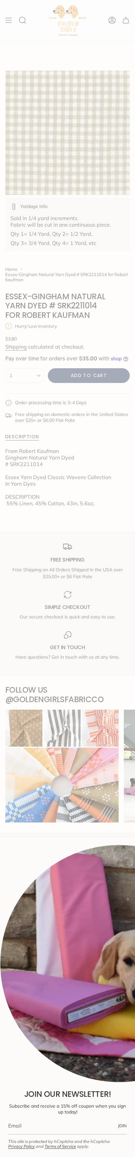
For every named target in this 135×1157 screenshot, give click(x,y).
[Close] (123, 847)
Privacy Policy (21, 1146)
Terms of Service (60, 1146)
